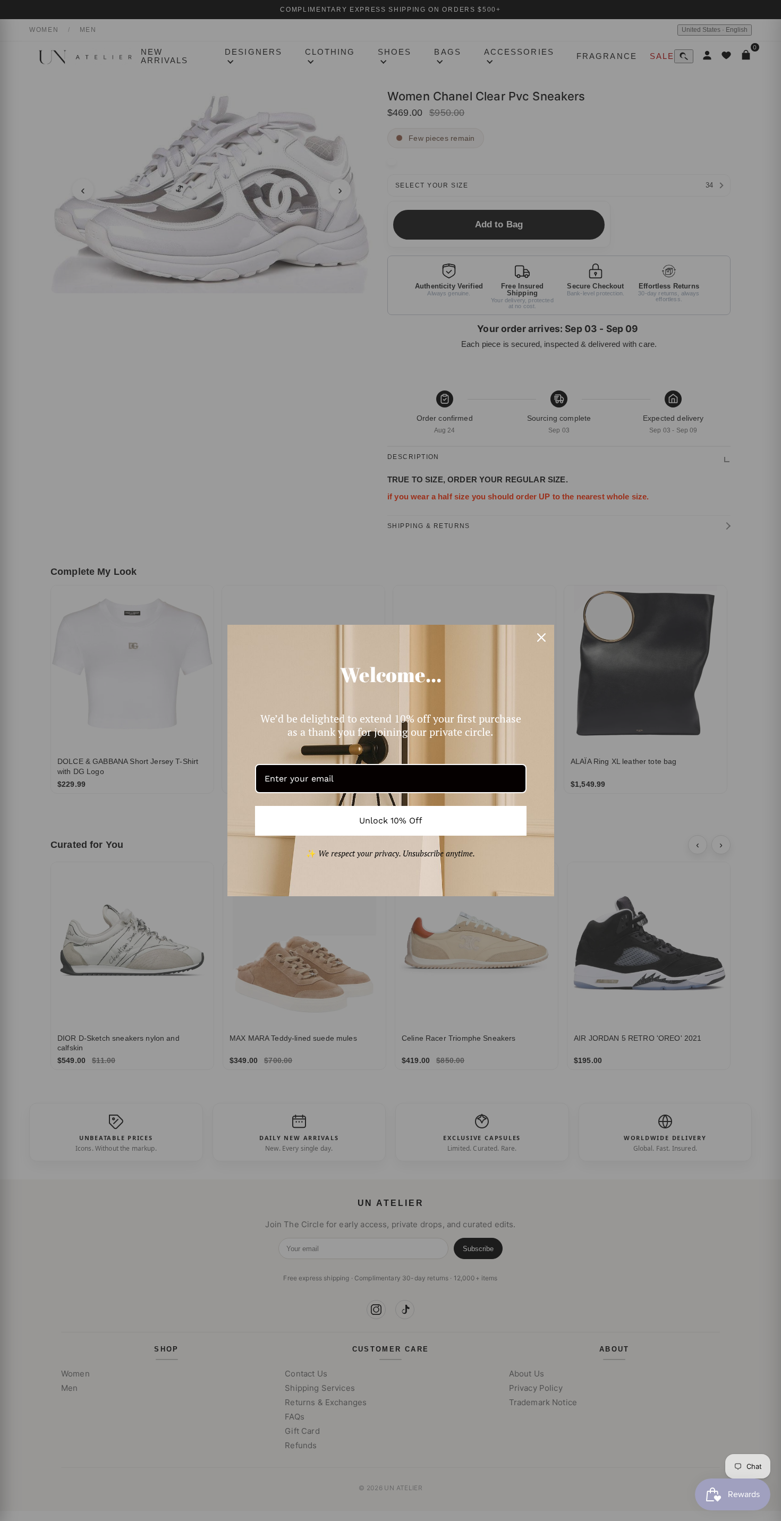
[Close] (541, 637)
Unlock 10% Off (390, 820)
